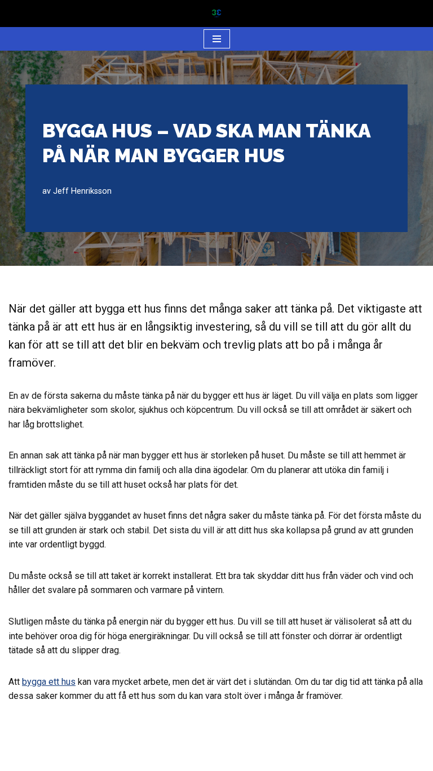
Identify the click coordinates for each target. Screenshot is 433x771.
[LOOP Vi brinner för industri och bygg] (216, 13)
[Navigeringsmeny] (217, 38)
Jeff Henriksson (82, 191)
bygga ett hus (49, 681)
